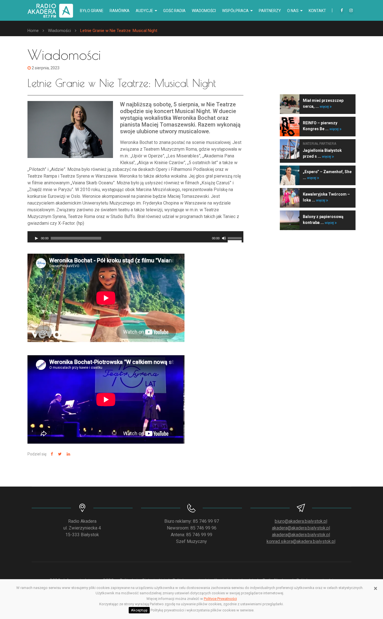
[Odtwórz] (36, 238)
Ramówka (120, 10)
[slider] (235, 237)
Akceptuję (139, 610)
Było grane (91, 10)
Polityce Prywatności (220, 599)
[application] (135, 236)
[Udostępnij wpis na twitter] (59, 454)
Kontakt (317, 10)
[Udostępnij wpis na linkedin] (67, 454)
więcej (325, 107)
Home (33, 30)
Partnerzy (270, 10)
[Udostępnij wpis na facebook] (51, 454)
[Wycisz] (224, 238)
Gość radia (174, 10)
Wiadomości (204, 10)
